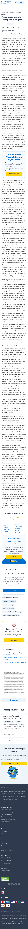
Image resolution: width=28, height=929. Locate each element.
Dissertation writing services (8, 819)
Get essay (14, 640)
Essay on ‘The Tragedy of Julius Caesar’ (13, 658)
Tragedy (3, 14)
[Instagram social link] (19, 884)
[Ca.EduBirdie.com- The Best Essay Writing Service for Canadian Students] (2, 892)
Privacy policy (4, 918)
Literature (18, 12)
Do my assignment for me (7, 814)
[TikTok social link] (15, 884)
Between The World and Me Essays (12, 612)
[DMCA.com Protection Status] (5, 879)
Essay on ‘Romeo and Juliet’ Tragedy (15, 662)
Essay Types (4, 831)
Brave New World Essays (9, 601)
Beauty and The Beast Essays (11, 615)
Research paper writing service (9, 817)
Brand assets (4, 873)
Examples (12, 12)
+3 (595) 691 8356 (7, 863)
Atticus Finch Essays (8, 608)
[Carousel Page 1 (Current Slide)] (9, 740)
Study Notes (4, 836)
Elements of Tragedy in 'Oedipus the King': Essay (12, 717)
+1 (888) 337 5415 (7, 860)
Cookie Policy (19, 923)
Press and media (5, 870)
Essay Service (4, 12)
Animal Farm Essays (8, 605)
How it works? (4, 843)
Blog (2, 833)
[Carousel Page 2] (10, 740)
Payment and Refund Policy (8, 923)
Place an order (14, 174)
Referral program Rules (18, 921)
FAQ (2, 848)
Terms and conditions (15, 918)
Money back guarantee (7, 850)
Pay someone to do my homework (9, 812)
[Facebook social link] (9, 884)
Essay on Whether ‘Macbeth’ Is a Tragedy (7, 528)
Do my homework (5, 821)
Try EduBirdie (13, 557)
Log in (20, 2)
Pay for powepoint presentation (9, 824)
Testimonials (4, 845)
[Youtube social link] (12, 884)
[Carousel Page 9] (18, 740)
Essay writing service (6, 809)
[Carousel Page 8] (17, 740)
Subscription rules (5, 921)
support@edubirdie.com (9, 857)
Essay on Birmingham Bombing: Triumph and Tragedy (18, 528)
